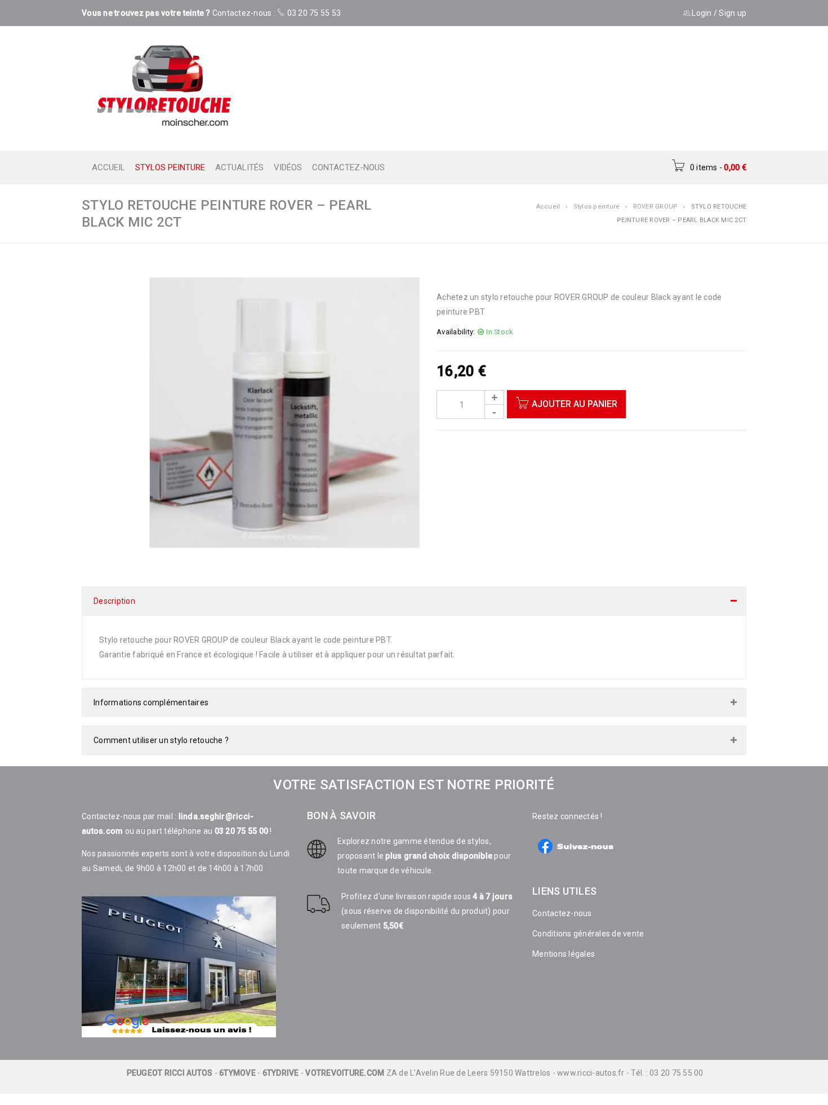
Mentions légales (563, 942)
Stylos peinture (596, 206)
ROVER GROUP (655, 206)
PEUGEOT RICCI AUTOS (170, 1061)
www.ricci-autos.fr (591, 1061)
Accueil (548, 206)
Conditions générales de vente (588, 922)
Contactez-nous (562, 902)
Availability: (456, 332)
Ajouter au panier (574, 404)
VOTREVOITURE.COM (344, 1061)
